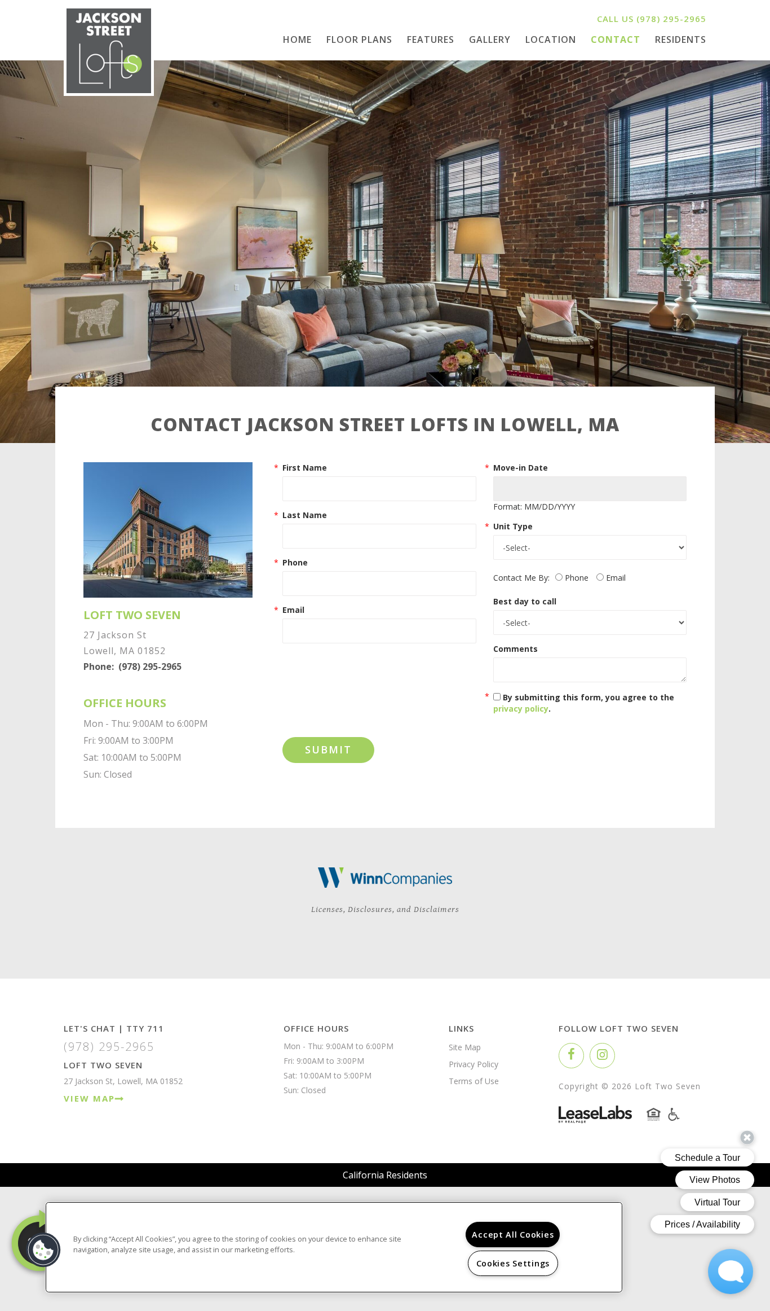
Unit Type (513, 526)
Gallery (490, 39)
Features (430, 39)
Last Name (304, 515)
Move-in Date (520, 467)
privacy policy (520, 708)
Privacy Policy (473, 1064)
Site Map (465, 1047)
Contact (615, 39)
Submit (328, 749)
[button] (571, 1055)
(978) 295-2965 (671, 18)
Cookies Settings (513, 1263)
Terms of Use (474, 1081)
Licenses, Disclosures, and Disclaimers (385, 909)
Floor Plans (359, 39)
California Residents (385, 1175)
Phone (295, 562)
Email (293, 609)
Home (297, 39)
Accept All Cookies (513, 1234)
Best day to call (524, 601)
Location (550, 39)
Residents (680, 39)
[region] (334, 1247)
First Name (304, 467)
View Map (89, 1098)
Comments (515, 648)
